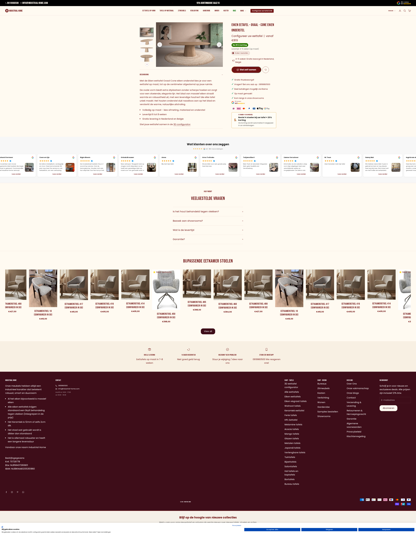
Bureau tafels (291, 484)
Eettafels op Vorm (148, 11)
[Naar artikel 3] (147, 50)
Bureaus (321, 383)
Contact (351, 397)
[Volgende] (147, 64)
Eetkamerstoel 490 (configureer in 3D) (258, 305)
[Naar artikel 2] (147, 41)
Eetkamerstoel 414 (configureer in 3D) (135, 305)
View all (208, 331)
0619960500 (13, 3)
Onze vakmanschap (358, 388)
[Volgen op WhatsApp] (23, 492)
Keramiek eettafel (294, 410)
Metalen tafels (292, 443)
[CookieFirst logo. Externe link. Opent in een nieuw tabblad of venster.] (2, 527)
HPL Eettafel (290, 419)
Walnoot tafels (292, 405)
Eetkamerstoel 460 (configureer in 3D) (227, 306)
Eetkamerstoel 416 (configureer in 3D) (104, 305)
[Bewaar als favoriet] (265, 70)
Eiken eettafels (292, 396)
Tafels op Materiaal (167, 11)
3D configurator (181, 124)
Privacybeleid (236, 525)
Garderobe (206, 11)
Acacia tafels (291, 429)
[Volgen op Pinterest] (17, 492)
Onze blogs (353, 393)
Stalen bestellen (241, 53)
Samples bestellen (327, 411)
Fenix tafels (290, 415)
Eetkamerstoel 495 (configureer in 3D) (196, 303)
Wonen (217, 11)
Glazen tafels (291, 438)
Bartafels (289, 479)
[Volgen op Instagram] (12, 492)
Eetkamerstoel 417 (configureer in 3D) (73, 305)
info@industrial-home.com (35, 3)
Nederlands (390, 10)
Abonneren (388, 408)
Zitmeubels (182, 11)
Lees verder (56, 174)
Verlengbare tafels (294, 452)
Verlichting (194, 11)
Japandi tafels (292, 447)
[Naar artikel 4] (147, 59)
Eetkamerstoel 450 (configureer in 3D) (165, 315)
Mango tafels (291, 433)
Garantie (351, 418)
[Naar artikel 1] (147, 32)
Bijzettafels (290, 461)
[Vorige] (147, 25)
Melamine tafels (293, 424)
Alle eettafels (291, 391)
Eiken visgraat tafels (295, 401)
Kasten (225, 11)
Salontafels (290, 466)
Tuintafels (289, 457)
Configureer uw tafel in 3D (262, 11)
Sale (234, 11)
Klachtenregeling (356, 436)
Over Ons (352, 383)
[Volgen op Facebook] (6, 492)
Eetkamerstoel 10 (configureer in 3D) (42, 312)
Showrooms (323, 416)
